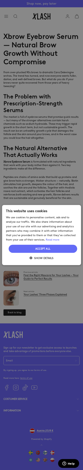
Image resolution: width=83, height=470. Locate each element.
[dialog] (41, 235)
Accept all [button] (43, 248)
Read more (52, 239)
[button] (41, 258)
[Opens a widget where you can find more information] (68, 464)
